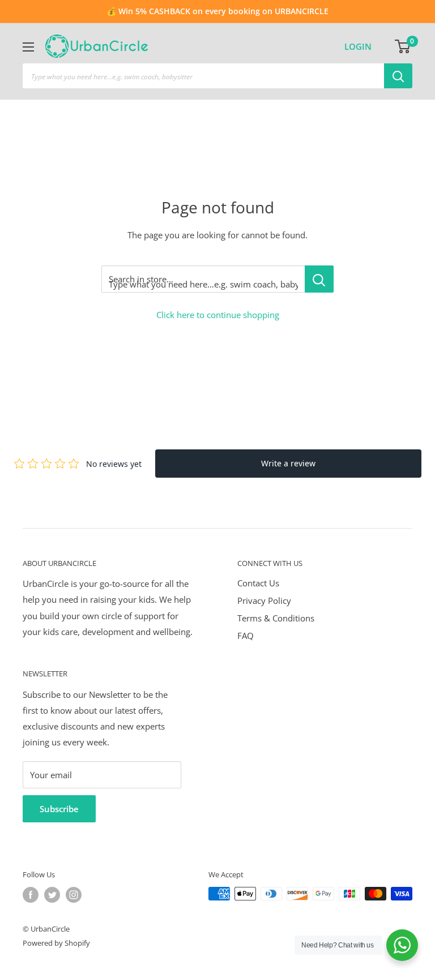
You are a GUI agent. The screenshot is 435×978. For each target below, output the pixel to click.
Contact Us (258, 583)
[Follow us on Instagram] (74, 895)
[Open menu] (28, 47)
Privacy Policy (264, 600)
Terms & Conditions (275, 618)
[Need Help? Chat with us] (402, 945)
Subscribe (59, 808)
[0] (403, 46)
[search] (203, 75)
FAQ (245, 635)
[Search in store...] (319, 279)
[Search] (398, 75)
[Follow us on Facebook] (31, 895)
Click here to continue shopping (217, 314)
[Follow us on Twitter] (52, 895)
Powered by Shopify (56, 943)
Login (358, 46)
